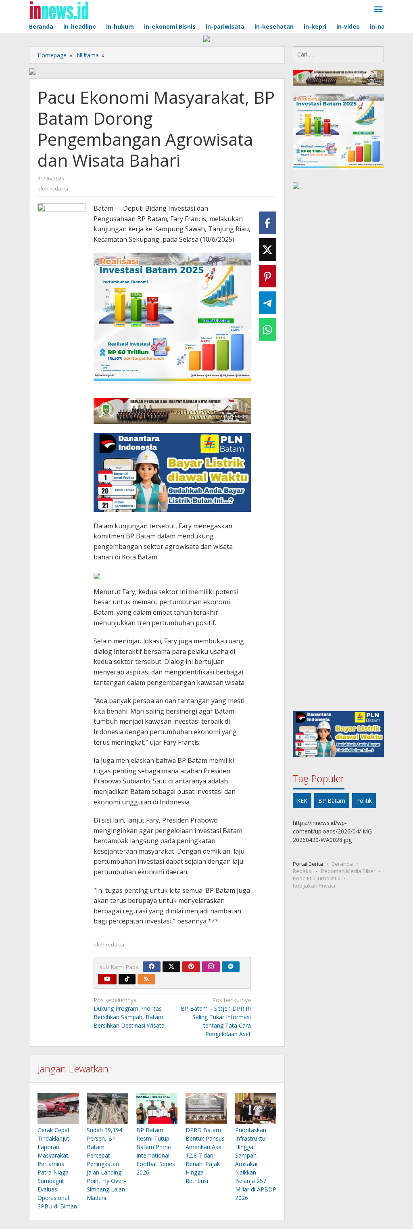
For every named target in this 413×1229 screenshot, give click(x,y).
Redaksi (303, 871)
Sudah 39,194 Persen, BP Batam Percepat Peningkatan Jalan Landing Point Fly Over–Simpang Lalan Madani (107, 1164)
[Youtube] (107, 979)
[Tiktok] (127, 979)
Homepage (52, 55)
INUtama (87, 55)
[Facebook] (152, 966)
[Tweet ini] (267, 249)
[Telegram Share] (267, 302)
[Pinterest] (191, 966)
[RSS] (146, 979)
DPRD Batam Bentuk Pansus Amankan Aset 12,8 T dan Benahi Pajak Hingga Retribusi (205, 1155)
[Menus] (378, 10)
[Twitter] (171, 966)
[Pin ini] (267, 276)
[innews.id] (58, 9)
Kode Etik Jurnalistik (316, 878)
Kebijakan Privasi (314, 885)
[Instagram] (211, 966)
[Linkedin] (231, 966)
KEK (302, 800)
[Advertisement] (338, 452)
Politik (364, 800)
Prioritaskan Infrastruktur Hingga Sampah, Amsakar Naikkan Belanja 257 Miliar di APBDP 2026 (255, 1164)
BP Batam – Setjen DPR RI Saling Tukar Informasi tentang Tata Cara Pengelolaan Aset (216, 1017)
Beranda (342, 863)
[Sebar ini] (267, 222)
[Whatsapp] (267, 329)
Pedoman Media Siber (348, 871)
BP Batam (331, 800)
